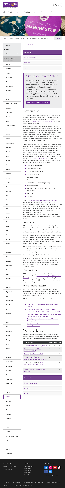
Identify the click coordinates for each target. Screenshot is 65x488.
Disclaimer (6, 482)
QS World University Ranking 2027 (43, 121)
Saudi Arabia (9, 362)
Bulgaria (8, 108)
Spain (7, 388)
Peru (7, 327)
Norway (8, 313)
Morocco (8, 287)
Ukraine (8, 431)
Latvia (8, 248)
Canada (8, 117)
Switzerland (9, 405)
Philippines (9, 331)
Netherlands (9, 300)
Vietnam (8, 445)
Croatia (8, 134)
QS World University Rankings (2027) (35, 346)
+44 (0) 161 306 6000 (9, 467)
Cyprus (8, 138)
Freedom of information (52, 482)
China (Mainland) (10, 125)
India (7, 195)
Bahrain (8, 82)
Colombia (9, 130)
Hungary (8, 191)
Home (4, 12)
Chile (7, 121)
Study (10, 38)
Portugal (8, 340)
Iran (7, 204)
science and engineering (40, 158)
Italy (7, 222)
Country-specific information (35, 38)
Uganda (8, 427)
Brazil (7, 99)
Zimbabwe (9, 453)
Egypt (7, 156)
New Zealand (10, 305)
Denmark (8, 147)
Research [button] (18, 12)
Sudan (46, 38)
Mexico (8, 283)
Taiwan (8, 410)
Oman (8, 318)
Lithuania (8, 261)
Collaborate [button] (28, 12)
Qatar (7, 344)
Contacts (27, 63)
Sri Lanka (8, 392)
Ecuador (8, 152)
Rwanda (8, 357)
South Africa (9, 379)
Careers (26, 68)
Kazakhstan (9, 235)
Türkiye (8, 423)
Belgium (8, 90)
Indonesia (9, 200)
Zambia (8, 449)
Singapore (9, 366)
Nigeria (8, 309)
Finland (8, 165)
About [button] (36, 12)
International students (19, 38)
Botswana (9, 95)
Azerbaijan (9, 77)
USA (7, 440)
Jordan (8, 230)
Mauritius (8, 278)
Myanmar (9, 292)
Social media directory (51, 476)
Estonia (8, 160)
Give (52, 12)
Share (59, 38)
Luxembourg (9, 265)
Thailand (8, 418)
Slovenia (8, 375)
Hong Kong (9, 187)
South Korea (9, 383)
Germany (8, 173)
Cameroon (9, 112)
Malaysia (8, 270)
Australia (8, 68)
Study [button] (10, 12)
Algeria (8, 64)
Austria (8, 73)
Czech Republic (10, 143)
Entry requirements (30, 57)
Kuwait (8, 243)
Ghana (8, 178)
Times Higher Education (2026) (33, 354)
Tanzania (8, 414)
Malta (7, 274)
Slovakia (8, 370)
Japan (7, 226)
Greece (8, 182)
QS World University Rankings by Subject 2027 (43, 200)
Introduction (28, 52)
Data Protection (16, 482)
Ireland (8, 213)
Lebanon (8, 252)
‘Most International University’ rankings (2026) (34, 364)
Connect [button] (44, 12)
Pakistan (8, 322)
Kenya (8, 239)
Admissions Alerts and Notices (37, 103)
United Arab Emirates (12, 436)
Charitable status (8, 485)
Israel (7, 217)
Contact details (8, 469)
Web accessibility (38, 482)
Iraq (7, 208)
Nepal (7, 296)
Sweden (8, 401)
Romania (8, 348)
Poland (8, 335)
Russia (8, 353)
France (8, 169)
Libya (7, 257)
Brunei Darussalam (11, 103)
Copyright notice (27, 482)
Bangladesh (9, 86)
